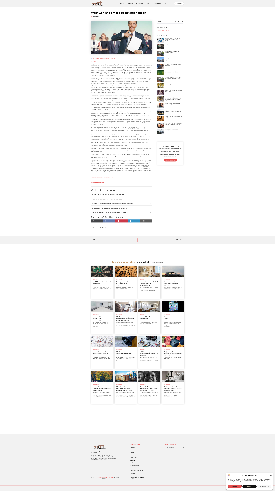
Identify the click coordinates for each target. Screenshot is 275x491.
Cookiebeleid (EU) (134, 465)
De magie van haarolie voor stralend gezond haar (173, 91)
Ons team (130, 3)
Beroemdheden (134, 455)
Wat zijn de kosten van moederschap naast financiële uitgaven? (121, 203)
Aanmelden (157, 3)
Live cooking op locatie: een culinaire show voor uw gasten (173, 84)
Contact (166, 3)
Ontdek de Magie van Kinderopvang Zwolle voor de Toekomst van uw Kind (148, 388)
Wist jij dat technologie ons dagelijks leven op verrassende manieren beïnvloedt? (125, 318)
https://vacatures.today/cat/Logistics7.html (102, 177)
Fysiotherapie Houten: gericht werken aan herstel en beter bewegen (174, 71)
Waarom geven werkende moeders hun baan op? (121, 194)
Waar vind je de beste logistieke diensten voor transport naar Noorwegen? (124, 388)
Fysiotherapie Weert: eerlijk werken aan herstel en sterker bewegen (173, 78)
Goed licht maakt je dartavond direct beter (173, 45)
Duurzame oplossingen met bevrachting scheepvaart (171, 130)
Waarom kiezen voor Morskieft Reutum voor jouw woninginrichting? (149, 283)
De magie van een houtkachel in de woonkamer (173, 117)
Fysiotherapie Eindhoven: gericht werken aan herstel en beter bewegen (172, 39)
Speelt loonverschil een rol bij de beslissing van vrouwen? (121, 212)
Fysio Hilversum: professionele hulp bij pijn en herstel (173, 52)
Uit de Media (133, 457)
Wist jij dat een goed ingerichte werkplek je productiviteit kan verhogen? (149, 353)
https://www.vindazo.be (97, 182)
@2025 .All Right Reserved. (105, 478)
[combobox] (179, 3)
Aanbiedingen (96, 16)
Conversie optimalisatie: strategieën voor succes (173, 65)
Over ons (122, 3)
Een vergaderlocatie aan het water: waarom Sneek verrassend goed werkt (173, 59)
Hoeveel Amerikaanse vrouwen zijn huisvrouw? (121, 199)
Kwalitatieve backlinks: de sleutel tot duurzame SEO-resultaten (136, 472)
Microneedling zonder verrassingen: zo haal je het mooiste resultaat (173, 124)
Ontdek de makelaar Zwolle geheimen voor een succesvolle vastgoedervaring (173, 388)
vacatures (93, 61)
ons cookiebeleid (247, 481)
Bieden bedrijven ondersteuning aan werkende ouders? (121, 208)
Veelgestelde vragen (164, 30)
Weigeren (249, 486)
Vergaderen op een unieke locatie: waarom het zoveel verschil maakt (173, 111)
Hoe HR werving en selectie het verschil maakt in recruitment (172, 104)
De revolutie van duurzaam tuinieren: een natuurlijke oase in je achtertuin (102, 388)
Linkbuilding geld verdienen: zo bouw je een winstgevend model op (137, 477)
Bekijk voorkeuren (264, 486)
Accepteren (234, 486)
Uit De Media (139, 3)
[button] (270, 475)
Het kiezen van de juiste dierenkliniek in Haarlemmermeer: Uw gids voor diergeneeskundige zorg (173, 98)
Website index (133, 467)
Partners (149, 3)
